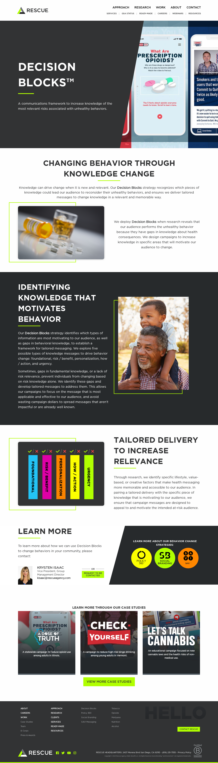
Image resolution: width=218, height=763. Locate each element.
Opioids (115, 713)
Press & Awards (28, 735)
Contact (194, 7)
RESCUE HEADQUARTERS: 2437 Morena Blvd (128, 752)
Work (160, 7)
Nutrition (116, 722)
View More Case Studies (109, 681)
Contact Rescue (189, 729)
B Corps (24, 731)
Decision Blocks (88, 708)
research (56, 713)
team (23, 726)
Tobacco (116, 708)
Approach (121, 7)
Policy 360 (86, 713)
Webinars (177, 13)
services (56, 722)
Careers (162, 13)
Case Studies (27, 722)
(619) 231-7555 (169, 752)
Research (142, 7)
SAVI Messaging (88, 722)
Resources (194, 13)
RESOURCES (57, 731)
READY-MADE (57, 726)
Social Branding (88, 717)
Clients (55, 717)
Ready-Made (146, 13)
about (24, 708)
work (24, 717)
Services (112, 13)
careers (25, 713)
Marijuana (116, 717)
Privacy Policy (184, 752)
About (176, 7)
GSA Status (128, 13)
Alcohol (115, 726)
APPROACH (56, 708)
